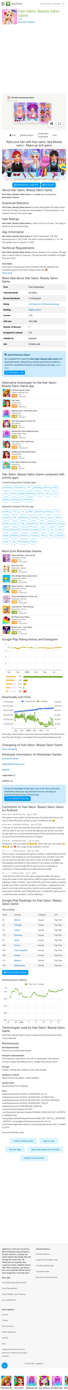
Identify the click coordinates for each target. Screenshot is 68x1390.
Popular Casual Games (34, 1158)
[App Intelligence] (5, 1365)
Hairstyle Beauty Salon (21, 390)
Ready (5, 536)
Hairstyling (23, 542)
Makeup (31, 494)
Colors (61, 524)
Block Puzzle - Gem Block (22, 627)
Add (42, 536)
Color (42, 524)
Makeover (24, 518)
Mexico (17, 920)
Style (39, 494)
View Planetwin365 (9, 1288)
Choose (34, 518)
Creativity (60, 536)
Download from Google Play (27, 185)
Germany (18, 935)
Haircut (6, 530)
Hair (5, 494)
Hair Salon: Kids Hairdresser (23, 442)
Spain (16, 940)
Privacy (5, 1320)
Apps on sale (49, 1141)
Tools (42, 518)
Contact (5, 1315)
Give (55, 494)
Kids (22, 524)
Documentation (8, 1326)
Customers (7, 488)
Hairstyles (28, 500)
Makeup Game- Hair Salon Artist (24, 411)
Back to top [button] (62, 1367)
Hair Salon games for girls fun (23, 421)
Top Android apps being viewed (14, 1283)
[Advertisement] (34, 59)
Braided (14, 536)
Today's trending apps (23, 1141)
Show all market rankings (16, 972)
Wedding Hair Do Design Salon (23, 452)
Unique (33, 542)
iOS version (49, 185)
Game (14, 494)
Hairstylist (32, 524)
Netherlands (19, 965)
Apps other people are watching (45, 1149)
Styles (5, 542)
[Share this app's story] (51, 123)
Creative (35, 530)
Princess (33, 536)
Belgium (17, 960)
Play (14, 518)
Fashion (6, 518)
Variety (46, 488)
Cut (56, 512)
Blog (4, 1344)
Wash (14, 524)
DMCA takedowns (9, 1332)
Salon (55, 488)
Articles (5, 1338)
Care (52, 530)
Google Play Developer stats (47, 1260)
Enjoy (50, 518)
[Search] (63, 4)
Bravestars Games (29, 551)
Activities (24, 536)
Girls (14, 512)
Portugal (17, 925)
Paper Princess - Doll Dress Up (24, 586)
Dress (58, 518)
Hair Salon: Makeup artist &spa (24, 462)
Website (5, 769)
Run (28, 488)
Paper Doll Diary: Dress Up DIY (23, 555)
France (17, 945)
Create (48, 512)
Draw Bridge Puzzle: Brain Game (24, 576)
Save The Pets (17, 566)
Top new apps (15, 1149)
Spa (47, 494)
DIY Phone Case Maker (21, 617)
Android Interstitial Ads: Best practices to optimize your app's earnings (14, 1352)
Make (30, 512)
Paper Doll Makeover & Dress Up (24, 596)
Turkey (17, 930)
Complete (25, 530)
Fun (22, 512)
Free (14, 542)
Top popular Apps (42, 1271)
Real (60, 530)
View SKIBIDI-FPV (9, 1300)
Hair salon (16, 400)
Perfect (6, 524)
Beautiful (15, 530)
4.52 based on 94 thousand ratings (43, 304)
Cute (51, 536)
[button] (34, 775)
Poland (17, 955)
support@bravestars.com (13, 764)
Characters (51, 524)
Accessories (16, 500)
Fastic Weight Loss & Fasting (13, 1294)
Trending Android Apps (45, 1266)
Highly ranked (34, 310)
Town (44, 530)
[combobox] (51, 4)
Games (6, 512)
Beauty (22, 494)
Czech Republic (21, 950)
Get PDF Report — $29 (15, 372)
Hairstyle (39, 512)
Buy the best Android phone (46, 1277)
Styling (6, 500)
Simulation (19, 488)
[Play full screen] (59, 123)
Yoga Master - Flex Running (22, 607)
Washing (37, 488)
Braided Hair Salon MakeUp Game (25, 431)
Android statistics (43, 1254)
